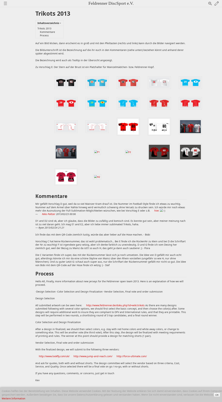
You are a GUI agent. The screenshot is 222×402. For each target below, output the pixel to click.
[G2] (190, 151)
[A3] (128, 82)
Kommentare (47, 32)
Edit (216, 3)
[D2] (159, 126)
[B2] (66, 103)
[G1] (159, 151)
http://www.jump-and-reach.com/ (93, 356)
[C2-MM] (190, 103)
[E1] (190, 126)
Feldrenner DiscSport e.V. (111, 3)
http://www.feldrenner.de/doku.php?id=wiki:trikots (115, 305)
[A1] (66, 82)
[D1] (128, 126)
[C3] (66, 126)
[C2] (159, 103)
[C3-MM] (97, 126)
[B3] (97, 103)
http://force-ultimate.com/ (132, 356)
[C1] (128, 103)
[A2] (97, 82)
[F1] (97, 151)
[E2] (66, 151)
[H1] (66, 176)
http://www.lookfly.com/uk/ (54, 356)
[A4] (159, 82)
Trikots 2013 (44, 28)
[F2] (128, 151)
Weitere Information (13, 398)
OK (217, 394)
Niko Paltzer (48, 214)
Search (210, 3)
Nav (5, 3)
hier (156, 210)
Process (44, 35)
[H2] (97, 176)
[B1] (190, 82)
